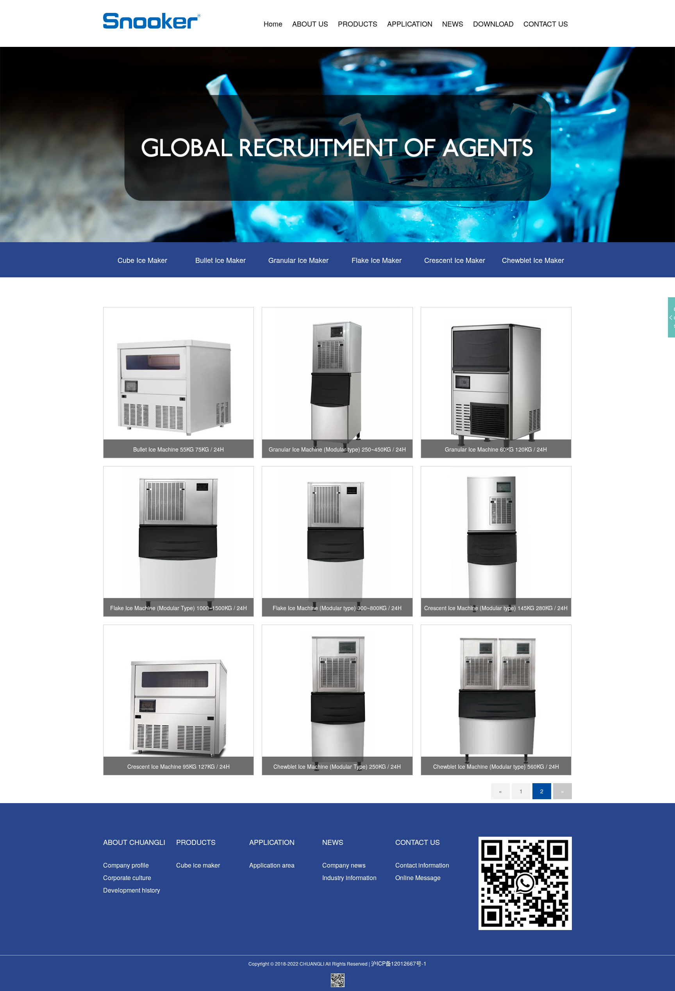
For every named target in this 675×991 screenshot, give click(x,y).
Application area (272, 865)
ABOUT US (310, 23)
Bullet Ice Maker (220, 260)
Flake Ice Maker (377, 260)
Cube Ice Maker (142, 260)
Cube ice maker (198, 865)
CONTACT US (545, 23)
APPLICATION (409, 23)
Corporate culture (127, 877)
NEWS (452, 23)
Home (273, 23)
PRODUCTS (357, 23)
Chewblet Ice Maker (533, 260)
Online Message (418, 877)
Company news (344, 865)
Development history (131, 890)
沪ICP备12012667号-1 (399, 963)
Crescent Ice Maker (454, 260)
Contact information (422, 865)
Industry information (349, 877)
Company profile (126, 865)
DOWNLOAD (493, 23)
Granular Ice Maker (298, 260)
